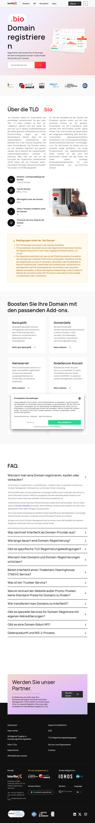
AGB (50, 730)
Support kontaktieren (57, 725)
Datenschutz (13, 750)
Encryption (44, 3)
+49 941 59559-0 (17, 793)
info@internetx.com (18, 798)
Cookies (51, 750)
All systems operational (42, 792)
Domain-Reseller (22, 505)
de (78, 792)
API (34, 3)
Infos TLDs (12, 744)
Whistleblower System (17, 755)
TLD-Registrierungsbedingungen (62, 737)
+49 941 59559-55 (17, 795)
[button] (16, 814)
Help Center (13, 730)
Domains (26, 3)
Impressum (12, 725)
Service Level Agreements (59, 744)
